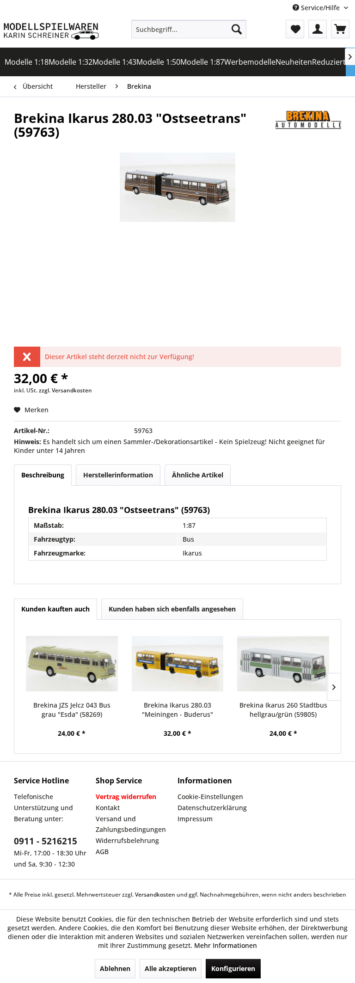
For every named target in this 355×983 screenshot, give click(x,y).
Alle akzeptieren (170, 968)
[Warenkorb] (340, 29)
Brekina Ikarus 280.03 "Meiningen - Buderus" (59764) (177, 710)
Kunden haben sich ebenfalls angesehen (172, 608)
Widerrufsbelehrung (127, 840)
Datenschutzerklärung (212, 807)
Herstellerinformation (118, 474)
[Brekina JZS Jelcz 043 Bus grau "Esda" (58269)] (72, 663)
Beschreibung (42, 474)
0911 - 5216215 (45, 841)
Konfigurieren (233, 968)
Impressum (195, 818)
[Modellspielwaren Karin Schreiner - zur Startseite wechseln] (51, 31)
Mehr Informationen (225, 945)
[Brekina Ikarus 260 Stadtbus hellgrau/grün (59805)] (283, 663)
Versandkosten (155, 894)
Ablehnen (115, 968)
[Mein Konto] (317, 29)
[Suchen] (236, 29)
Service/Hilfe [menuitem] (320, 7)
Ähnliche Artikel (197, 474)
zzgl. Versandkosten (65, 390)
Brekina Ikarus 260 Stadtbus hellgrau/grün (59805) (283, 710)
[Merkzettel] (295, 29)
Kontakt (108, 807)
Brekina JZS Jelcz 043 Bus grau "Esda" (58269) (71, 710)
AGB (102, 851)
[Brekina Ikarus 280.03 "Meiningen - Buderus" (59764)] (178, 663)
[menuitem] (189, 29)
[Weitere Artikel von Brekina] (308, 127)
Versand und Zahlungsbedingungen (131, 824)
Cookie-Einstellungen (210, 796)
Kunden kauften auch (55, 608)
